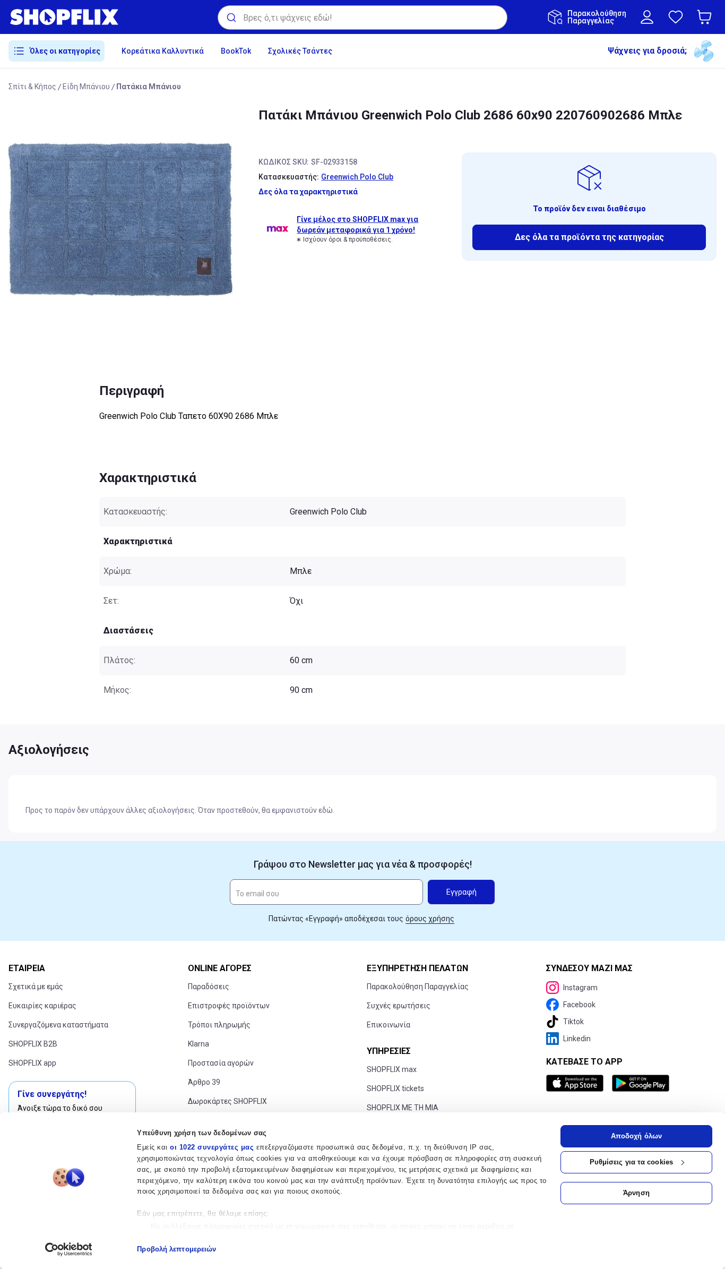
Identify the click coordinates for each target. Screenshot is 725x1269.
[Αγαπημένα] (676, 17)
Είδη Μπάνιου (86, 86)
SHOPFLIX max (392, 1069)
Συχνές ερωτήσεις (398, 1005)
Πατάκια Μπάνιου (148, 86)
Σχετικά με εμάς (35, 986)
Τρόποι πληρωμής (219, 1025)
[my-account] (647, 17)
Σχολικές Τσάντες (300, 51)
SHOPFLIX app (32, 1063)
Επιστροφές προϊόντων (229, 1005)
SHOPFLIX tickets (395, 1088)
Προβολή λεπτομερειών (176, 1249)
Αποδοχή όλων (636, 1136)
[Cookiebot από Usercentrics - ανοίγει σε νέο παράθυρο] (68, 1249)
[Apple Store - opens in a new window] (577, 1083)
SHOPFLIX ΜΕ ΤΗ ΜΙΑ (402, 1107)
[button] (706, 17)
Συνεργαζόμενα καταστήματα (58, 1025)
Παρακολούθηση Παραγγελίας (418, 986)
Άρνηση (636, 1193)
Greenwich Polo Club (357, 177)
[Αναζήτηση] (230, 17)
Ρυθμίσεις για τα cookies (631, 1162)
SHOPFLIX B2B (32, 1044)
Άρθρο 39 (204, 1082)
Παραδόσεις (208, 986)
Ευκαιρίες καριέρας (42, 1005)
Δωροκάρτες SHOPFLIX (227, 1101)
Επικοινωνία (388, 1025)
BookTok (236, 51)
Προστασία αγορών (221, 1063)
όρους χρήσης (429, 918)
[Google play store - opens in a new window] (641, 1083)
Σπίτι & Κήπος (32, 86)
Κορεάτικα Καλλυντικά (163, 51)
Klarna (198, 1044)
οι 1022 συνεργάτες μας (212, 1147)
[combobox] (362, 17)
